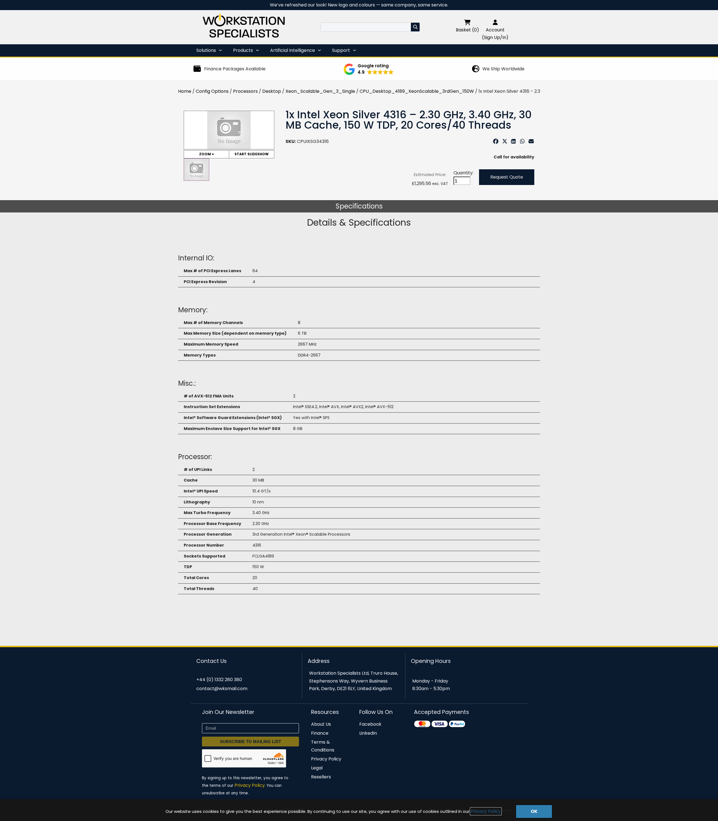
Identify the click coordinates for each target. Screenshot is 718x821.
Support (341, 50)
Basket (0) (467, 30)
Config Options (212, 91)
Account (495, 30)
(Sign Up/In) (495, 37)
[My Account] (495, 22)
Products (243, 50)
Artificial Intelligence (292, 50)
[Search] (415, 27)
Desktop (271, 91)
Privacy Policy (486, 811)
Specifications (359, 206)
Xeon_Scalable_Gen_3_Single (320, 91)
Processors (245, 91)
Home (184, 91)
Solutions (206, 50)
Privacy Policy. (250, 785)
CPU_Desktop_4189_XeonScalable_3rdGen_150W (417, 91)
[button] (368, 69)
